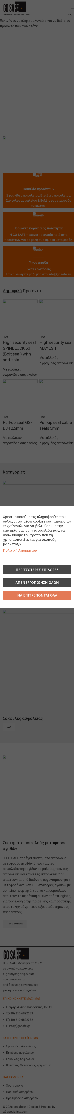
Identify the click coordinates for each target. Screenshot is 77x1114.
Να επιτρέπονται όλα (37, 595)
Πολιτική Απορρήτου (20, 550)
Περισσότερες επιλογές (37, 569)
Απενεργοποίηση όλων (37, 582)
